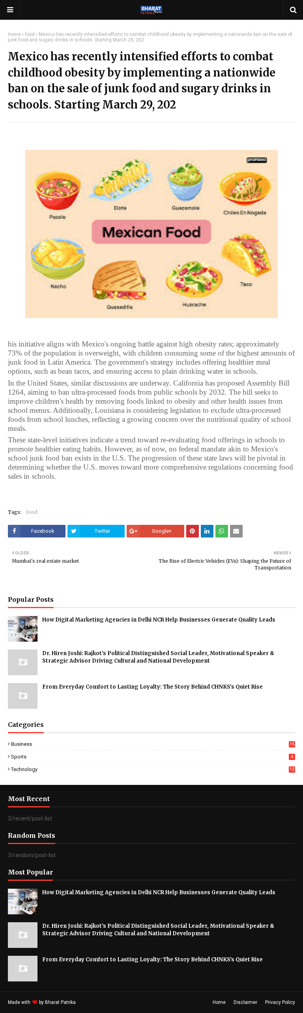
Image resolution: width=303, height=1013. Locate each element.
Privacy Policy (280, 1002)
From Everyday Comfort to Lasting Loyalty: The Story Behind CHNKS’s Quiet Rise (152, 686)
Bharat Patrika (60, 1002)
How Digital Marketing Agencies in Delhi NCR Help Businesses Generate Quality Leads (158, 619)
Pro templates (98, 1002)
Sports (152, 757)
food (30, 34)
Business (152, 744)
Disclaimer (245, 1002)
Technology (152, 769)
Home (14, 34)
